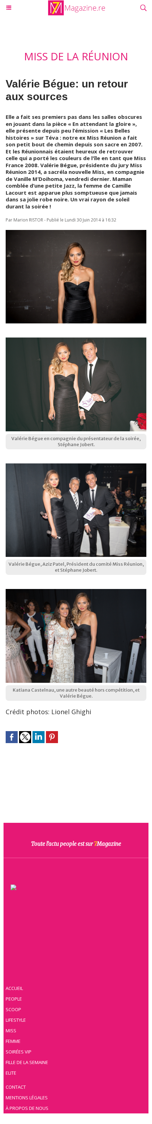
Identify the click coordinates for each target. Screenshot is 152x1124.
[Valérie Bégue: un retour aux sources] (76, 233)
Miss (11, 1030)
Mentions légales (27, 1097)
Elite (11, 1073)
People (14, 999)
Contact (16, 1087)
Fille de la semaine (27, 1062)
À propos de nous (27, 1108)
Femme (13, 1041)
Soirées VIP (18, 1052)
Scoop (13, 1009)
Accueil (14, 988)
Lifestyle (16, 1020)
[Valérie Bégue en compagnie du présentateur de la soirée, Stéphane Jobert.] (76, 341)
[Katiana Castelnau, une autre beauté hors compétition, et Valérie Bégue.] (76, 592)
